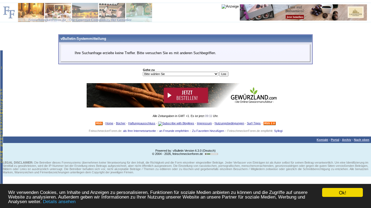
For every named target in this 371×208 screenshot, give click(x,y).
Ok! (342, 192)
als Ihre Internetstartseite (139, 130)
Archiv (346, 139)
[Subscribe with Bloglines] (176, 123)
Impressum (204, 123)
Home (109, 123)
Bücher (120, 123)
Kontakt (322, 139)
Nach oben (361, 139)
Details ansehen (59, 201)
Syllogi (278, 130)
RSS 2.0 (269, 123)
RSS (99, 123)
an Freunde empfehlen (174, 130)
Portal (335, 139)
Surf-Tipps (254, 123)
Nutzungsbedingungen (229, 123)
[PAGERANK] (211, 153)
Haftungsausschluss (141, 123)
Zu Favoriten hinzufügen (208, 130)
